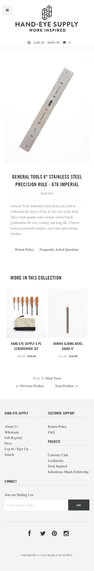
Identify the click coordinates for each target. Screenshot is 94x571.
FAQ (51, 432)
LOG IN (39, 42)
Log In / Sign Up (16, 448)
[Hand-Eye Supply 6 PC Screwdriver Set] (26, 336)
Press (8, 443)
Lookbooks (56, 460)
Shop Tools (53, 378)
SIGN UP (53, 42)
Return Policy (24, 249)
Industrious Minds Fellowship (68, 471)
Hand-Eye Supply (60, 555)
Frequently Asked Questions (59, 249)
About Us (11, 426)
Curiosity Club (58, 455)
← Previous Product (30, 385)
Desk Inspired (57, 466)
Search (9, 454)
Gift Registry (14, 437)
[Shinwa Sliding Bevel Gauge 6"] (67, 336)
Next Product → (66, 385)
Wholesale (12, 432)
